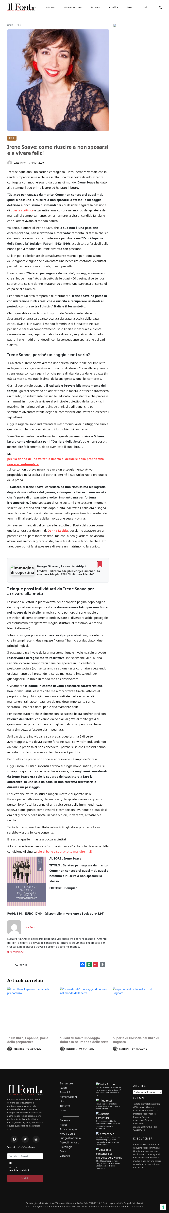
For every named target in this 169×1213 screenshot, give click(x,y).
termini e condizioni (19, 1170)
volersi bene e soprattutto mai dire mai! (64, 851)
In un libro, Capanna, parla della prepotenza (27, 1040)
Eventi (129, 7)
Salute (49, 7)
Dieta (63, 1151)
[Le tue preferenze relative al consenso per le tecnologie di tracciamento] (163, 1207)
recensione (16, 952)
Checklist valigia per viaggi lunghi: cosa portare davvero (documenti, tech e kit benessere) (108, 1164)
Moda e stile (67, 1133)
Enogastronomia (70, 1138)
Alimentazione (72, 7)
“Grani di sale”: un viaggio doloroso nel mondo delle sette (84, 1040)
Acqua (64, 1125)
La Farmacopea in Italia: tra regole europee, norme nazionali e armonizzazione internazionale (107, 1141)
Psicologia (66, 1147)
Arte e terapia (68, 1129)
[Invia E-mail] (95, 964)
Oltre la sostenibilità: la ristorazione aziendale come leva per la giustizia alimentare (108, 1125)
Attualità (113, 7)
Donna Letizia (58, 531)
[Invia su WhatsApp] (89, 964)
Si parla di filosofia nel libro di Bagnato (136, 1040)
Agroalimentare (69, 1142)
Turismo (95, 7)
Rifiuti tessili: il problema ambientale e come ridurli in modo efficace (108, 1106)
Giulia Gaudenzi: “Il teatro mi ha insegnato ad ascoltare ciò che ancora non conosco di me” (108, 1091)
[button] (22, 570)
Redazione (19, 1048)
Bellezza (65, 1120)
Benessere (28, 7)
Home (10, 25)
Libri (144, 7)
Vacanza (65, 1156)
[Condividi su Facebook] (82, 964)
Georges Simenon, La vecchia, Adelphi (61, 566)
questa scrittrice (22, 210)
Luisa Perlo (20, 162)
